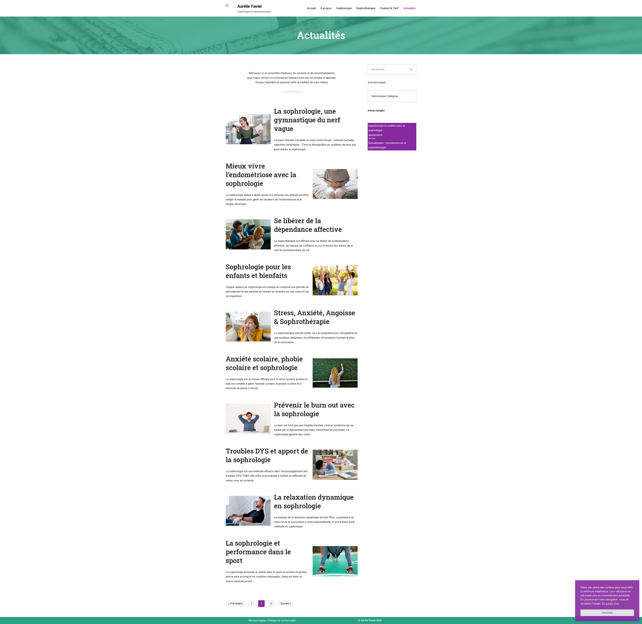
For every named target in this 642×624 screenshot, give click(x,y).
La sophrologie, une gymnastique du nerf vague (307, 120)
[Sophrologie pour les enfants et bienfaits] (335, 280)
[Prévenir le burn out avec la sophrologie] (248, 419)
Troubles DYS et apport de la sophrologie (267, 455)
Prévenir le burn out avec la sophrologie (314, 409)
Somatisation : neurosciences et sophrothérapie (387, 145)
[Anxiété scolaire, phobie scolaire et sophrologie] (335, 372)
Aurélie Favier (368, 620)
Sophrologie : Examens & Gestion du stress (390, 155)
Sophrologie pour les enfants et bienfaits (258, 271)
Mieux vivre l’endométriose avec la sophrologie (261, 174)
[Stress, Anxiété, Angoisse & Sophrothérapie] (248, 327)
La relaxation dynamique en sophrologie (314, 501)
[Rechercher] (411, 69)
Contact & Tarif (389, 8)
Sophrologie (344, 8)
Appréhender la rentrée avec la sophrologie (386, 129)
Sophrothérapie (365, 8)
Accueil (311, 8)
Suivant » (285, 603)
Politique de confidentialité (282, 620)
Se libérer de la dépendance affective (308, 225)
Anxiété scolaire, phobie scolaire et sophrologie (264, 363)
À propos (326, 8)
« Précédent (235, 603)
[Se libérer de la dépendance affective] (248, 234)
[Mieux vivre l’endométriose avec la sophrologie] (335, 184)
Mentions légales (257, 620)
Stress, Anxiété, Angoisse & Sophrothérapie (314, 317)
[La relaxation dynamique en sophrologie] (248, 511)
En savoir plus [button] (610, 603)
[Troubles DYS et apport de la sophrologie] (335, 465)
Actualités (409, 8)
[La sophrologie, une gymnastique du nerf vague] (248, 129)
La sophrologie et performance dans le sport (258, 552)
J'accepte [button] (607, 612)
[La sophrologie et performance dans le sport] (335, 561)
